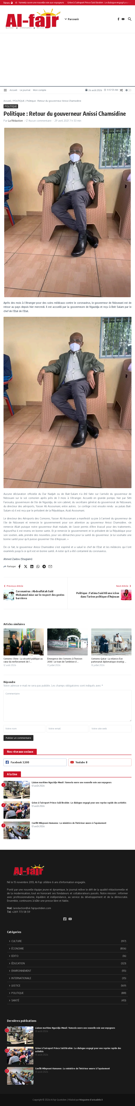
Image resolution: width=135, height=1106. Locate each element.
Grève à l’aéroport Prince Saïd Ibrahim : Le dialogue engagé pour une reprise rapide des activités (79, 802)
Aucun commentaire (40, 120)
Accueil (13, 90)
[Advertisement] (67, 59)
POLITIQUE (18, 100)
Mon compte (39, 90)
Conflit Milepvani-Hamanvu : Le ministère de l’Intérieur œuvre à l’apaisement (69, 823)
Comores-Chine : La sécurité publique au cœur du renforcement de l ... (23, 660)
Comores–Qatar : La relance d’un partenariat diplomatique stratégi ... (108, 660)
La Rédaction (15, 120)
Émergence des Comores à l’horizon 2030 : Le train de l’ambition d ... (64, 660)
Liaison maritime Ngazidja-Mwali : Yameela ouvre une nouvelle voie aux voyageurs (71, 782)
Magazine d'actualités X (91, 1099)
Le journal (25, 90)
